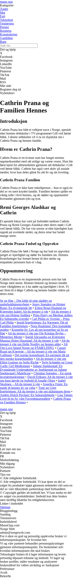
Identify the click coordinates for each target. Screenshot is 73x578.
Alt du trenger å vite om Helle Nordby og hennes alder (35, 342)
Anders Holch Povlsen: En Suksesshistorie (27, 395)
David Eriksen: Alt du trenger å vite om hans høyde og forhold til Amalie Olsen (36, 378)
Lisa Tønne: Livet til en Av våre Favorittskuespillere (36, 396)
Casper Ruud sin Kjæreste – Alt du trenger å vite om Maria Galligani (33, 351)
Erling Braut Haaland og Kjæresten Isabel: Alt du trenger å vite (33, 309)
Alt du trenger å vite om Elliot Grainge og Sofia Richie (33, 360)
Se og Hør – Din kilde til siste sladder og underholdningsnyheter (26, 302)
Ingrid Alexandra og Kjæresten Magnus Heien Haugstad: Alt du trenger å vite (32, 338)
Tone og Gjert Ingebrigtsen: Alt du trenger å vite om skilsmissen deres (35, 389)
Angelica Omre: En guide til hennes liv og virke (34, 385)
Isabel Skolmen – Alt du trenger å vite (32, 382)
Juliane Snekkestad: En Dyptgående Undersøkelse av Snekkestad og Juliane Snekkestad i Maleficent (33, 369)
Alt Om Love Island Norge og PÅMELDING (34, 346)
